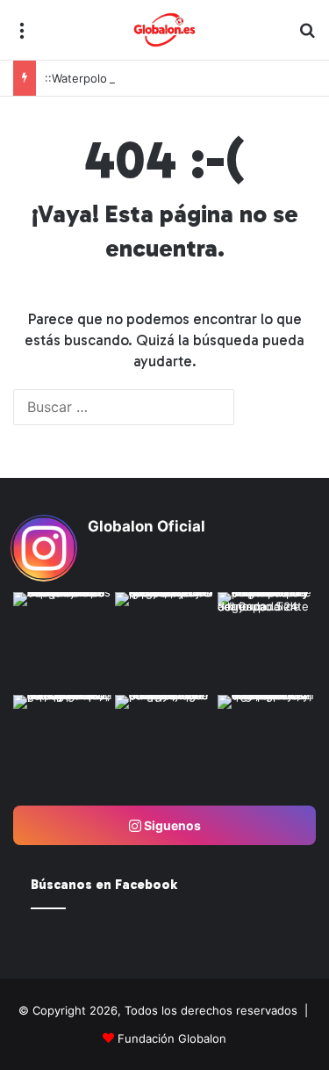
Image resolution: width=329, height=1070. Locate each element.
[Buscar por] (307, 36)
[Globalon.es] (165, 29)
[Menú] (22, 36)
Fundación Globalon (172, 1038)
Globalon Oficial (146, 526)
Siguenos (171, 825)
